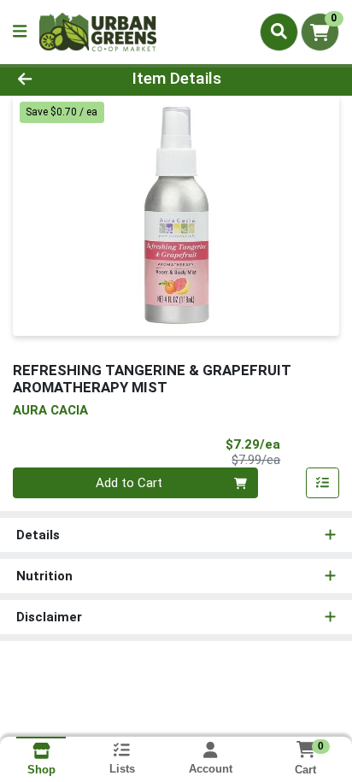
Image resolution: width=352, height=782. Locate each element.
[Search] (279, 32)
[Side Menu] (19, 32)
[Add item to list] (323, 482)
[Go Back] (54, 79)
